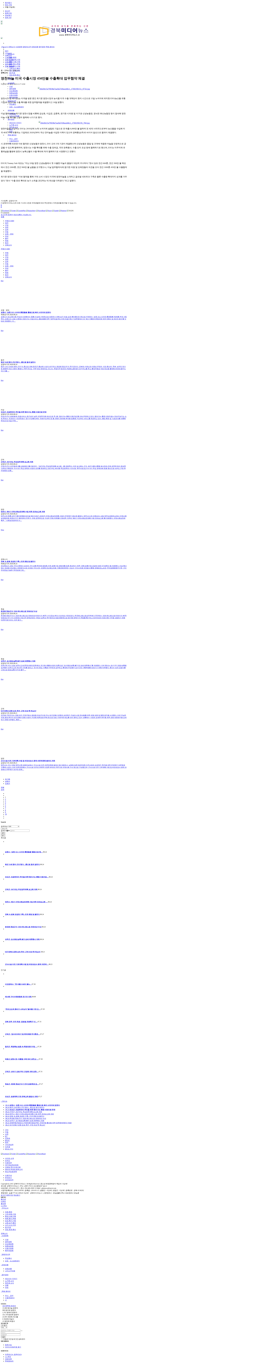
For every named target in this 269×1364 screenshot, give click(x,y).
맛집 (6, 1287)
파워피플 (11, 110)
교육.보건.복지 (14, 68)
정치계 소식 (9, 1283)
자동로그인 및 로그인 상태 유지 (14, 1339)
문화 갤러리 (12, 135)
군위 (6, 225)
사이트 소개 (9, 1158)
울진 (6, 238)
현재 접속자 (9, 1306)
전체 (6, 253)
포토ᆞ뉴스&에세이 (16, 107)
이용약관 (8, 1163)
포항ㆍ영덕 (9, 234)
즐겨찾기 (8, 3)
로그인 (7, 11)
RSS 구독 (8, 5)
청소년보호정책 (11, 1171)
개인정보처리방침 (11, 1165)
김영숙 (7, 1138)
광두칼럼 (12, 89)
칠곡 (6, 243)
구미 (6, 1130)
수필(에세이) (14, 141)
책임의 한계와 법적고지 (14, 1169)
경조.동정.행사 (14, 75)
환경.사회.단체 (14, 62)
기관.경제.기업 (14, 60)
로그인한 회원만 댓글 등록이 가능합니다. (16, 215)
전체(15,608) (9, 221)
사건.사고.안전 (10, 1225)
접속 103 (8, 17)
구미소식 (4, 47)
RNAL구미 (9, 1149)
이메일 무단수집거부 (13, 1167)
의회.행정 (12, 57)
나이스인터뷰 (10, 1271)
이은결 (7, 1147)
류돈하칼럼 (9, 1250)
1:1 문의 (8, 1357)
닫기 (3, 835)
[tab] (134, 1208)
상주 (6, 1134)
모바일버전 (9, 1180)
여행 (6, 1285)
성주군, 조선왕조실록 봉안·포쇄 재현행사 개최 (24, 1121)
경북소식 (11, 47)
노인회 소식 (13, 125)
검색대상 (4, 826)
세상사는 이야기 (15, 123)
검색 (3, 833)
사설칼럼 (18, 47)
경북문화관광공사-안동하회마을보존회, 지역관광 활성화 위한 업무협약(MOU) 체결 (38, 1123)
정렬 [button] (2, 787)
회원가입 (8, 13)
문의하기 (8, 1178)
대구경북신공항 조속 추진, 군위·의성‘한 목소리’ (25, 1125)
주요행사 (12, 104)
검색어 (5, 830)
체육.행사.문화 (14, 64)
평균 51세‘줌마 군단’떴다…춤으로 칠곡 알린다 (24, 1107)
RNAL (7, 1140)
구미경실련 (9, 1145)
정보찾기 (8, 15)
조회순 (7, 783)
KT (6, 1136)
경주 (6, 227)
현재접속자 (9, 1361)
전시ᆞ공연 (13, 139)
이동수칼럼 (13, 95)
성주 (6, 230)
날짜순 (7, 781)
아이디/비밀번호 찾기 (13, 1347)
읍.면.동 (12, 73)
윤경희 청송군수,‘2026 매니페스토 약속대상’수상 (25, 1118)
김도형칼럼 (13, 91)
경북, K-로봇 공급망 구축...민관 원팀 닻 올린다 (24, 1116)
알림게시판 (27, 47)
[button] (2, 217)
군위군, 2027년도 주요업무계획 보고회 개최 (23, 1112)
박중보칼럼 (13, 93)
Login (3, 1337)
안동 (6, 232)
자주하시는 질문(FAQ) (13, 1354)
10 (6, 814)
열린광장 (11, 119)
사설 (11, 86)
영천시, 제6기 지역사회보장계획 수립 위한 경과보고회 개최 (29, 1114)
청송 (6, 241)
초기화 (7, 779)
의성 (6, 236)
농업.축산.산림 (14, 66)
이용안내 (8, 1175)
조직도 (7, 1160)
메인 (6, 51)
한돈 (6, 1142)
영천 (6, 223)
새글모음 (8, 1359)
